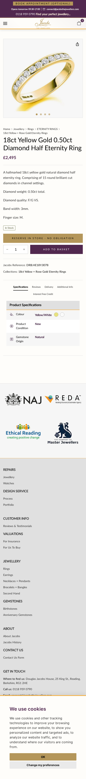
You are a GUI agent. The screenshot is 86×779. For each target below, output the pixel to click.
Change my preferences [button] (43, 765)
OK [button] (43, 757)
